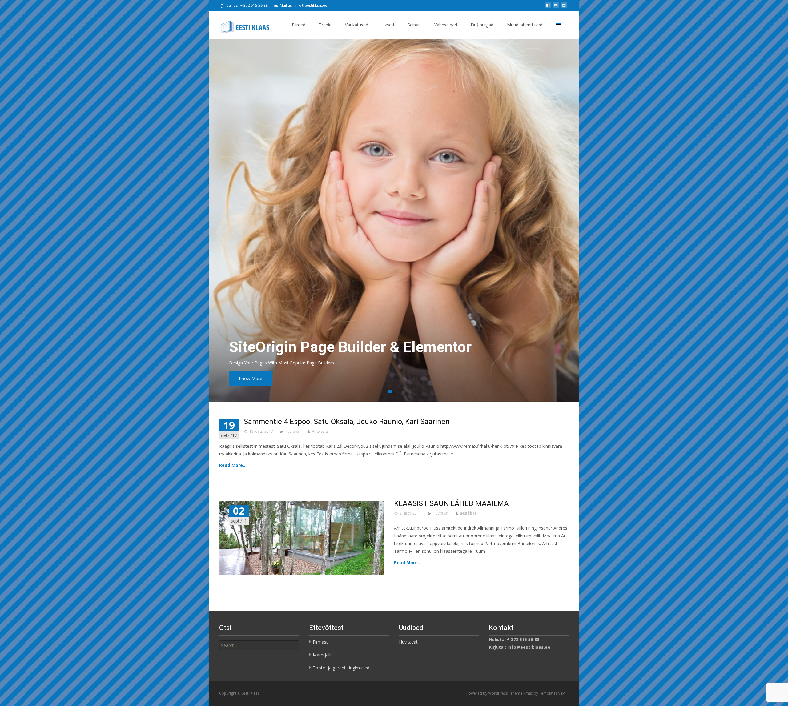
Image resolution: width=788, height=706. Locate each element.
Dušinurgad (482, 25)
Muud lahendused (524, 25)
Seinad (414, 25)
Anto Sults (320, 431)
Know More (250, 378)
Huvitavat (292, 431)
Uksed (388, 25)
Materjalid (323, 655)
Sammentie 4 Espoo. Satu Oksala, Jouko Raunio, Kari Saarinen (347, 421)
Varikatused (356, 25)
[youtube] (556, 7)
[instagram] (564, 7)
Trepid (325, 25)
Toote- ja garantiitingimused (341, 668)
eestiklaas (468, 513)
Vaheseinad (445, 25)
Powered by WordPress (487, 693)
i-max (528, 693)
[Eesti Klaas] (240, 23)
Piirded (298, 25)
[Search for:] (259, 645)
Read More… (233, 465)
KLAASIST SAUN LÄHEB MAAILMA (451, 503)
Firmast (320, 642)
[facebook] (548, 7)
